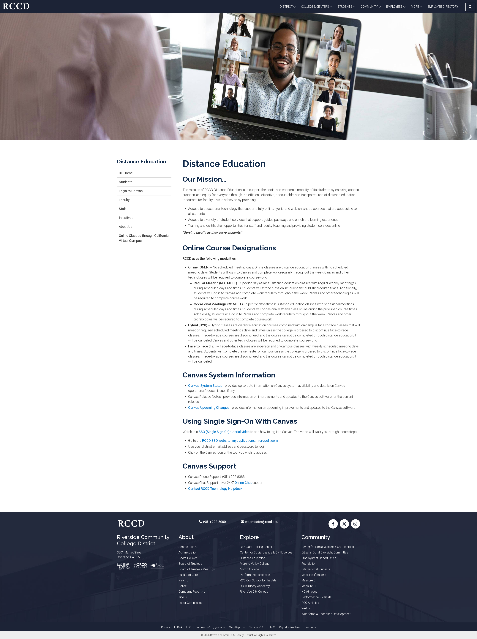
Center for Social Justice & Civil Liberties (266, 552)
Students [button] (348, 6)
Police (183, 586)
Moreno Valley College (254, 563)
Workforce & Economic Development (325, 614)
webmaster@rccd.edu (261, 522)
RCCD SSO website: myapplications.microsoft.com (240, 440)
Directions (310, 627)
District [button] (289, 6)
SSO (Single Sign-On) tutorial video (224, 432)
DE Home (126, 173)
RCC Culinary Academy (255, 586)
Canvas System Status (205, 385)
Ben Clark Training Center (256, 547)
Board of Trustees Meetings (197, 569)
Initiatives (126, 218)
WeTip (305, 608)
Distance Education (252, 558)
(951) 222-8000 (214, 522)
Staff (123, 209)
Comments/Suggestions (210, 627)
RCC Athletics (310, 603)
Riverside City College (254, 591)
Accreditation (187, 547)
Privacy (165, 627)
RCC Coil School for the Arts (258, 580)
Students (125, 182)
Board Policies (188, 558)
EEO (188, 627)
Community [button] (372, 6)
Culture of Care (188, 575)
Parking (183, 580)
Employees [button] (397, 6)
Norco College (249, 569)
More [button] (418, 6)
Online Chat (243, 483)
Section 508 (256, 627)
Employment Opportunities (318, 558)
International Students (315, 569)
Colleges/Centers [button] (318, 6)
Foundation (308, 563)
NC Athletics (309, 591)
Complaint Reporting (192, 591)
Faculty (124, 200)
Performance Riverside (255, 575)
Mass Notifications (313, 575)
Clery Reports (237, 627)
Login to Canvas (131, 191)
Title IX (183, 597)
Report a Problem (289, 627)
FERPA (178, 627)
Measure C (308, 580)
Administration (188, 552)
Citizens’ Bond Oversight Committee (324, 552)
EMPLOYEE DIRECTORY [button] (443, 6)
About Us (125, 227)
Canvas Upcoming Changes (209, 407)
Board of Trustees (190, 563)
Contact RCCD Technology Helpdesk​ (215, 489)
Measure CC (309, 586)
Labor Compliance (191, 603)
